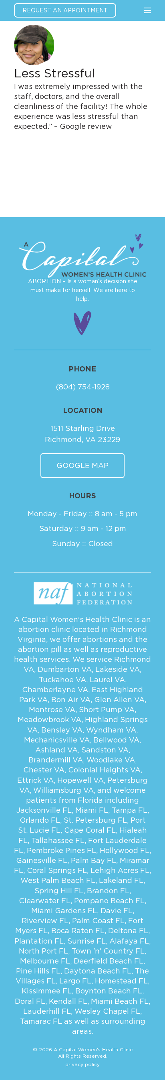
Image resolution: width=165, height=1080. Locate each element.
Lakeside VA (117, 669)
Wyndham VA (111, 730)
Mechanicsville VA (57, 740)
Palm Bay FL (93, 860)
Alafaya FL (129, 941)
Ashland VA (56, 750)
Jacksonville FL (44, 810)
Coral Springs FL (57, 870)
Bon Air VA (71, 699)
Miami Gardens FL (64, 910)
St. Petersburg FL (95, 820)
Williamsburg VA (63, 790)
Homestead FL (121, 981)
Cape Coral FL (90, 830)
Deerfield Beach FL (108, 961)
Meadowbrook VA (49, 719)
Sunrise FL (86, 941)
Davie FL (117, 910)
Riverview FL (45, 920)
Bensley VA (61, 730)
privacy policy (82, 1064)
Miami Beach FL (120, 1001)
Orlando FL (40, 820)
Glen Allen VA (119, 699)
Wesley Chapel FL (107, 1011)
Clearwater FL (44, 900)
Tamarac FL (41, 1021)
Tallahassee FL (58, 840)
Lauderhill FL (47, 1011)
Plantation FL (39, 941)
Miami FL (91, 810)
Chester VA (43, 770)
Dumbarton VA (65, 669)
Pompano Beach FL (109, 900)
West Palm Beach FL (57, 880)
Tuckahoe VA (62, 679)
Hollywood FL (124, 850)
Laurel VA (107, 679)
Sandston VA (105, 750)
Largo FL (75, 981)
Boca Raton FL (78, 930)
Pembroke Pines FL (61, 850)
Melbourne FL (45, 961)
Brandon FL (108, 890)
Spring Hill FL (58, 890)
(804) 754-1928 (83, 387)
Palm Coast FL (98, 920)
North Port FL (43, 951)
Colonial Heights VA (104, 770)
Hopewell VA (80, 780)
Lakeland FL (121, 880)
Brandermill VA (55, 760)
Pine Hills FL (38, 971)
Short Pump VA (107, 709)
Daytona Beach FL (97, 971)
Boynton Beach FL (108, 991)
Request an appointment (65, 10)
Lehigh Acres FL (120, 870)
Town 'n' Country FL (108, 951)
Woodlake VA (111, 760)
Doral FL (30, 1001)
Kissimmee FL (47, 991)
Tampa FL (129, 810)
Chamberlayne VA (55, 689)
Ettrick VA (35, 780)
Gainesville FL (41, 860)
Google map (82, 465)
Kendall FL (68, 1001)
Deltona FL (128, 930)
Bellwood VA (116, 740)
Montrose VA (52, 709)
